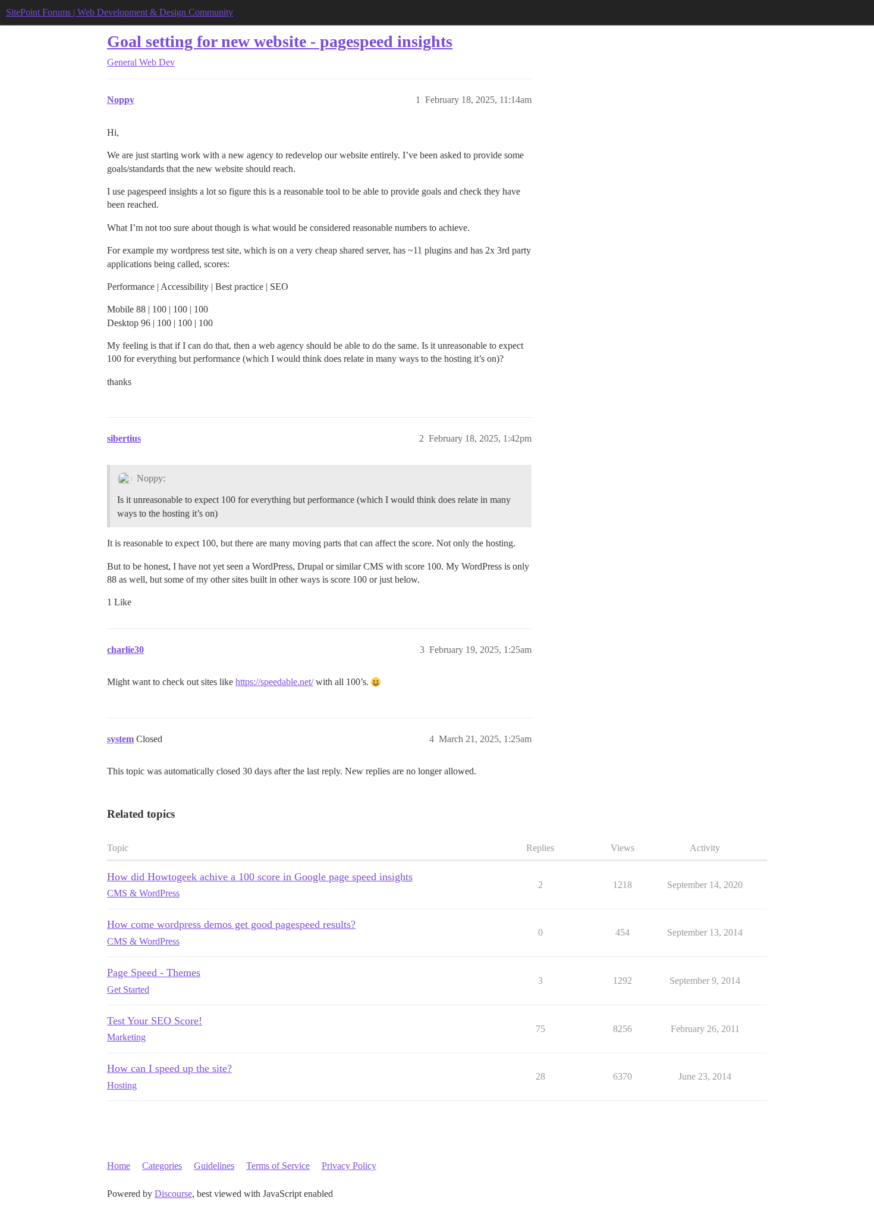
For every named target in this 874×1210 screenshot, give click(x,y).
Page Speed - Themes (153, 972)
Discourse (173, 1194)
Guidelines (214, 1166)
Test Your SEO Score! (154, 1021)
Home (118, 1166)
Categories (162, 1166)
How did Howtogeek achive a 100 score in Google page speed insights (260, 877)
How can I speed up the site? (169, 1068)
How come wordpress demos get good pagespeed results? (231, 924)
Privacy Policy (349, 1166)
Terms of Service (278, 1166)
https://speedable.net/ (274, 682)
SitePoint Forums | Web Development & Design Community (119, 12)
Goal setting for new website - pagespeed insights (279, 41)
